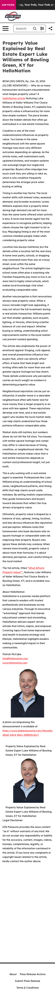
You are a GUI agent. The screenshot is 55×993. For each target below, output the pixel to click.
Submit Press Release (27, 980)
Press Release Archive (33, 974)
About (13, 974)
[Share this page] (50, 28)
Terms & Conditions (27, 987)
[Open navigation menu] (5, 28)
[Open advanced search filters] (42, 28)
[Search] (34, 28)
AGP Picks (8, 5)
